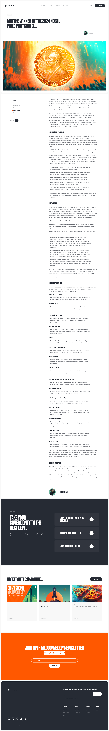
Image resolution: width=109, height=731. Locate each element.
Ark (63, 468)
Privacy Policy (17, 725)
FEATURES (65, 706)
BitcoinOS (58, 468)
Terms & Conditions (10, 725)
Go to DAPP (100, 5)
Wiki (75, 714)
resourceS (77, 710)
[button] (43, 5)
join (86, 709)
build (87, 710)
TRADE (64, 714)
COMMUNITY (88, 706)
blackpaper (77, 709)
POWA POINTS (88, 714)
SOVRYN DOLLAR (66, 712)
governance (88, 712)
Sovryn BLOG (77, 712)
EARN (64, 715)
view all (96, 579)
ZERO (64, 710)
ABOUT (97, 706)
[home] (9, 5)
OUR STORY (98, 709)
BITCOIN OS (65, 709)
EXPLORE (77, 706)
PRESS (97, 710)
